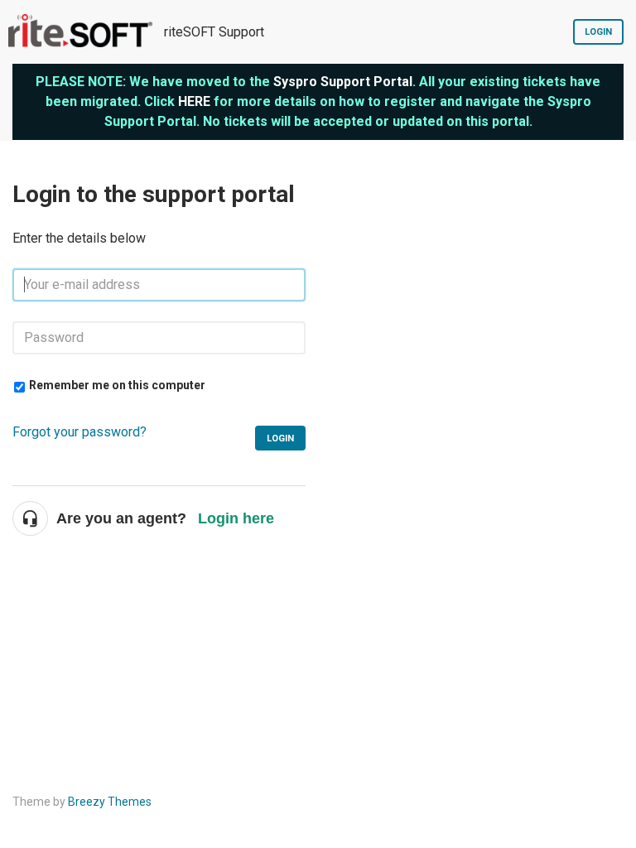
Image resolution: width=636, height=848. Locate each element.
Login (598, 31)
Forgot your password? (79, 432)
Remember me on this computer (117, 385)
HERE (194, 101)
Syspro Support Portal (342, 81)
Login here (236, 518)
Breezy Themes (110, 801)
